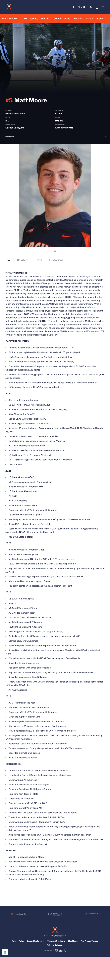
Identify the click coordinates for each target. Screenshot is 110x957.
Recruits (101, 19)
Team (24, 19)
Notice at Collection (55, 945)
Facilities (78, 19)
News (67, 19)
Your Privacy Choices (89, 941)
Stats (56, 19)
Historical (56, 260)
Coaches (34, 19)
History (90, 19)
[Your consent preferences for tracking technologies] (5, 952)
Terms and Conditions (56, 941)
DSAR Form (72, 941)
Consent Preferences (35, 941)
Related (22, 260)
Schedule (46, 19)
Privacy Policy (18, 941)
